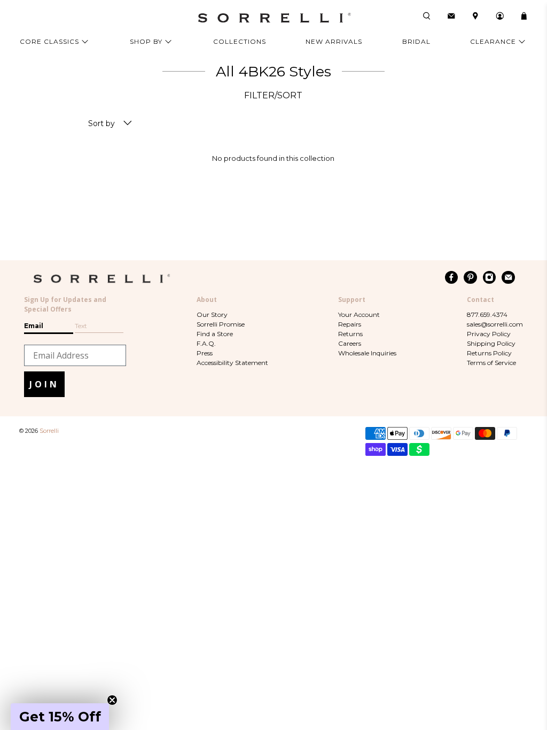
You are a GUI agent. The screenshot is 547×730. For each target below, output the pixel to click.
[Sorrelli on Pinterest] (470, 277)
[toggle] (127, 124)
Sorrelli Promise (221, 324)
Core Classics (49, 41)
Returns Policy (489, 353)
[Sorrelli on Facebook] (451, 277)
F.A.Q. (206, 343)
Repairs (349, 324)
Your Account (359, 314)
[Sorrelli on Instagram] (489, 277)
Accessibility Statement (232, 363)
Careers (349, 343)
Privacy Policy (489, 334)
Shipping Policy (491, 343)
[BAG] (524, 16)
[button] (60, 716)
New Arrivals (334, 41)
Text (81, 326)
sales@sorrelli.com (495, 324)
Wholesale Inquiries (367, 353)
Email (33, 326)
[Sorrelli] (273, 18)
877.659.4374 (487, 314)
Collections (239, 41)
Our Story (212, 314)
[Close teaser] (112, 700)
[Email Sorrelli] (508, 277)
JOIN (44, 384)
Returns (350, 334)
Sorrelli (49, 431)
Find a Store (215, 334)
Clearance (493, 41)
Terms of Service (491, 363)
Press (205, 353)
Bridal (416, 41)
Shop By (146, 41)
